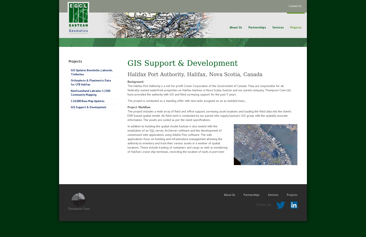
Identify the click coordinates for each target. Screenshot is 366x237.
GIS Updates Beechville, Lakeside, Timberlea (91, 72)
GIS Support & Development (88, 107)
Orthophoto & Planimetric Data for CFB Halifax (91, 82)
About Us (236, 27)
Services (278, 27)
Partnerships (257, 27)
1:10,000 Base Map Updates (87, 101)
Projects (296, 27)
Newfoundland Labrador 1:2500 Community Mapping (90, 93)
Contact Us (295, 6)
